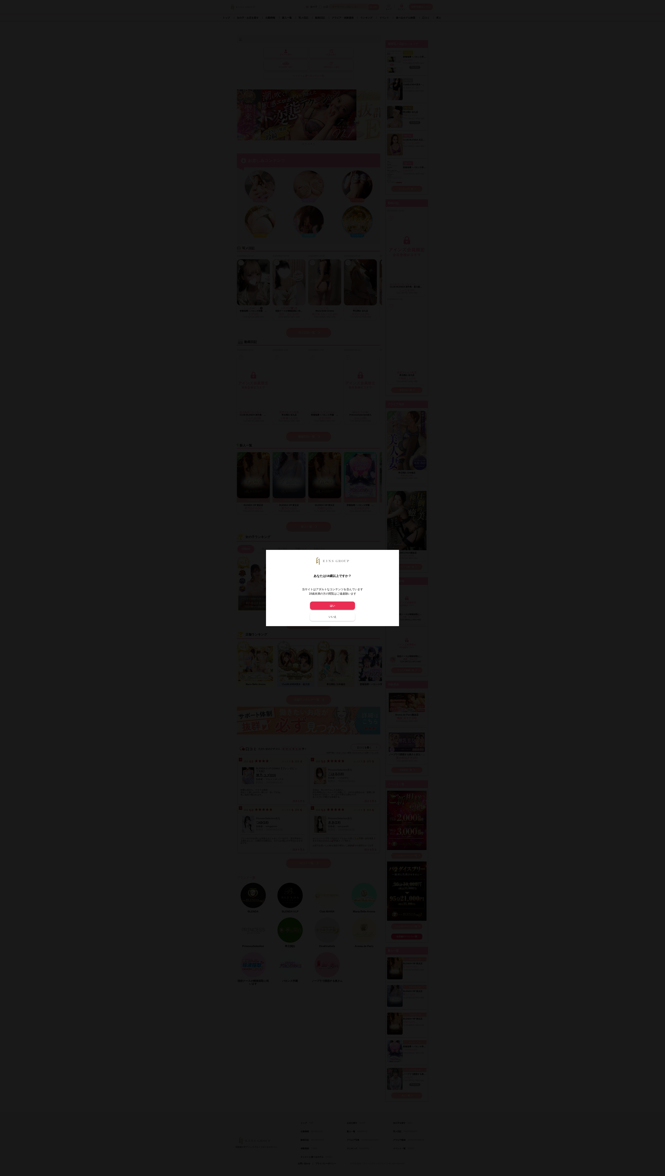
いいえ (332, 616)
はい (332, 605)
